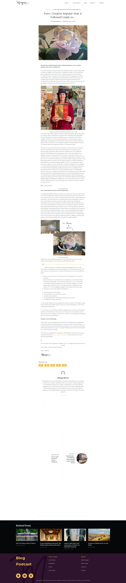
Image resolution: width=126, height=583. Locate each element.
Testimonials (84, 563)
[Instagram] (18, 575)
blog (20, 558)
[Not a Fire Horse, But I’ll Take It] (27, 535)
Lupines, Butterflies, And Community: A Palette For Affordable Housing (72, 545)
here (83, 324)
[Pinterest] (31, 575)
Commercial (52, 560)
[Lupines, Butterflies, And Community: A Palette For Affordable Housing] (75, 535)
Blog (85, 3)
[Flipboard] (64, 365)
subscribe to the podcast (60, 334)
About (66, 3)
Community (52, 570)
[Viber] (52, 365)
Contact (101, 3)
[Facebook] (41, 365)
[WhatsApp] (58, 365)
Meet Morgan (85, 560)
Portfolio (92, 3)
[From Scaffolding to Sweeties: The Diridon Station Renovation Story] (51, 535)
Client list (83, 567)
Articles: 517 (63, 395)
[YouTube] (24, 575)
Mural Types (76, 3)
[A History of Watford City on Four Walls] (99, 535)
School (50, 567)
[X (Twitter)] (46, 365)
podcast (24, 564)
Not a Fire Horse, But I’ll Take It (26, 543)
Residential (52, 563)
